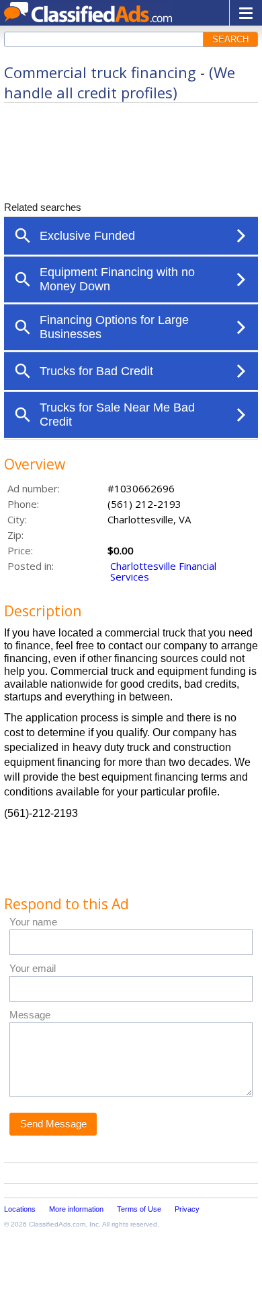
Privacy (187, 1209)
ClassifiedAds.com (57, 1224)
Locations (20, 1209)
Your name (33, 921)
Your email (32, 968)
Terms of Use (139, 1209)
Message (29, 1014)
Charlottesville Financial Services (163, 571)
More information (76, 1209)
